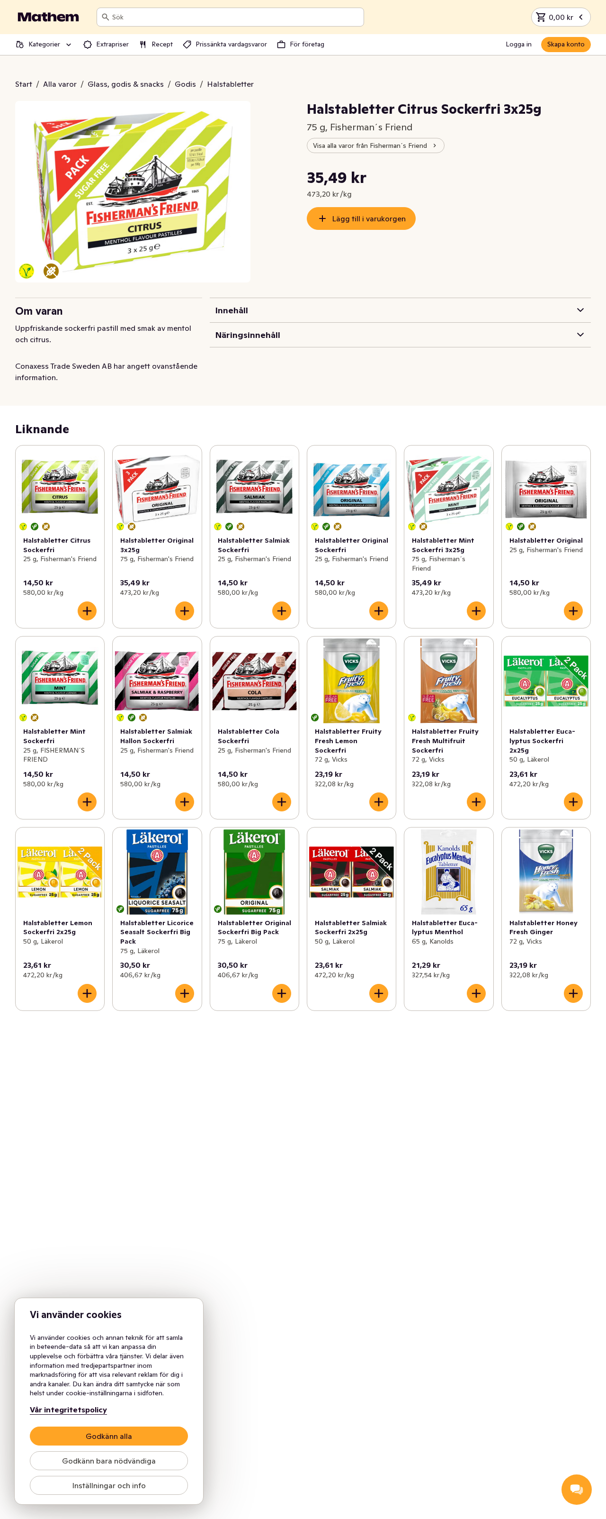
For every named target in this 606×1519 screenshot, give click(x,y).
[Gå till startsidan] (48, 17)
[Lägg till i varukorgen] (87, 610)
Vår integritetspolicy (68, 1409)
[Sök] (105, 17)
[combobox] (236, 17)
